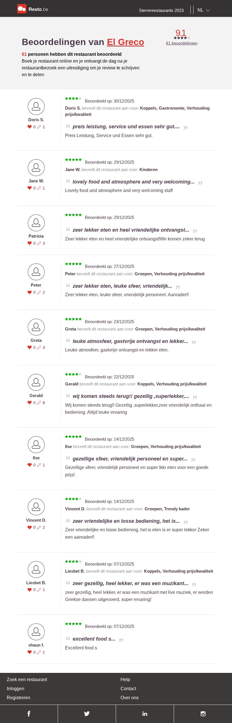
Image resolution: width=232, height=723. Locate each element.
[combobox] (205, 10)
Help (125, 679)
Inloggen (15, 688)
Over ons (130, 697)
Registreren (18, 697)
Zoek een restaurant (27, 679)
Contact (128, 688)
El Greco (125, 42)
